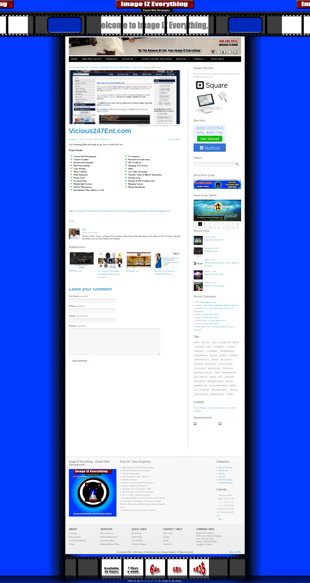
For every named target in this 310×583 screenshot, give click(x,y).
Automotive (225, 342)
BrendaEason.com (209, 302)
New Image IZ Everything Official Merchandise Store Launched (108, 274)
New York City (201, 377)
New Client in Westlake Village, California (221, 305)
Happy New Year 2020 (213, 274)
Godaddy (233, 355)
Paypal (213, 377)
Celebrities (218, 347)
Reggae (229, 381)
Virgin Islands (201, 394)
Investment (210, 364)
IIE (96, 139)
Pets (220, 377)
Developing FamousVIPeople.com (210, 218)
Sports (233, 386)
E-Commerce (212, 351)
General (222, 476)
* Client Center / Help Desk (156, 59)
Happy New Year (201, 360)
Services (180, 59)
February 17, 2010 (76, 139)
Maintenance (214, 368)
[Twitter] (229, 52)
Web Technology (225, 480)
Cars (209, 347)
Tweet (71, 221)
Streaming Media (219, 390)
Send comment (79, 361)
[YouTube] (218, 52)
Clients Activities (225, 467)
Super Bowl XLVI (211, 314)
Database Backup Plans (109, 544)
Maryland (228, 368)
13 (233, 505)
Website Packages (226, 483)
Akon (196, 342)
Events (221, 473)
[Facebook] (224, 52)
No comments (174, 139)
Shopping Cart (200, 386)
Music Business (229, 373)
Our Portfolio (137, 540)
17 (225, 509)
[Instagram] (213, 52)
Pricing (72, 544)
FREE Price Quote (92, 59)
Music (217, 373)
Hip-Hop (215, 360)
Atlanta (206, 342)
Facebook (167, 544)
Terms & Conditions (77, 540)
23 (223, 512)
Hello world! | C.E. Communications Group (214, 327)
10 (225, 505)
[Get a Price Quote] (217, 188)
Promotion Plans (107, 540)
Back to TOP (235, 552)
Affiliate (76, 65)
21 (218, 512)
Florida (223, 355)
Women (230, 394)
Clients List (104, 139)
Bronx (236, 342)
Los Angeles (200, 368)
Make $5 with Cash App (214, 286)
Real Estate (199, 381)
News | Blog (217, 59)
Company (197, 59)
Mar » (221, 519)
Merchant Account (203, 373)
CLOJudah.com (132, 271)
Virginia (233, 390)
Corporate (199, 351)
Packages (126, 59)
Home (74, 59)
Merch (90, 65)
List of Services (106, 533)
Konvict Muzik (225, 364)
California (199, 347)
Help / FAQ (167, 533)
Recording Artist (216, 381)
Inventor (198, 364)
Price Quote (136, 533)
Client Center (137, 537)
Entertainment (227, 351)
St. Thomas (204, 390)
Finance (213, 355)
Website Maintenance (109, 537)
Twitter (166, 540)
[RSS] (235, 52)
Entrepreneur (201, 355)
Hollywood (226, 360)
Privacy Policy (75, 537)
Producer (229, 377)
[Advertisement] (113, 201)
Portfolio (112, 59)
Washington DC (217, 394)
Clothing (230, 347)
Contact (166, 537)
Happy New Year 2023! (214, 240)
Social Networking (219, 386)
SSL (195, 390)
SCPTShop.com (210, 251)
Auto (214, 342)
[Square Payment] (211, 114)
